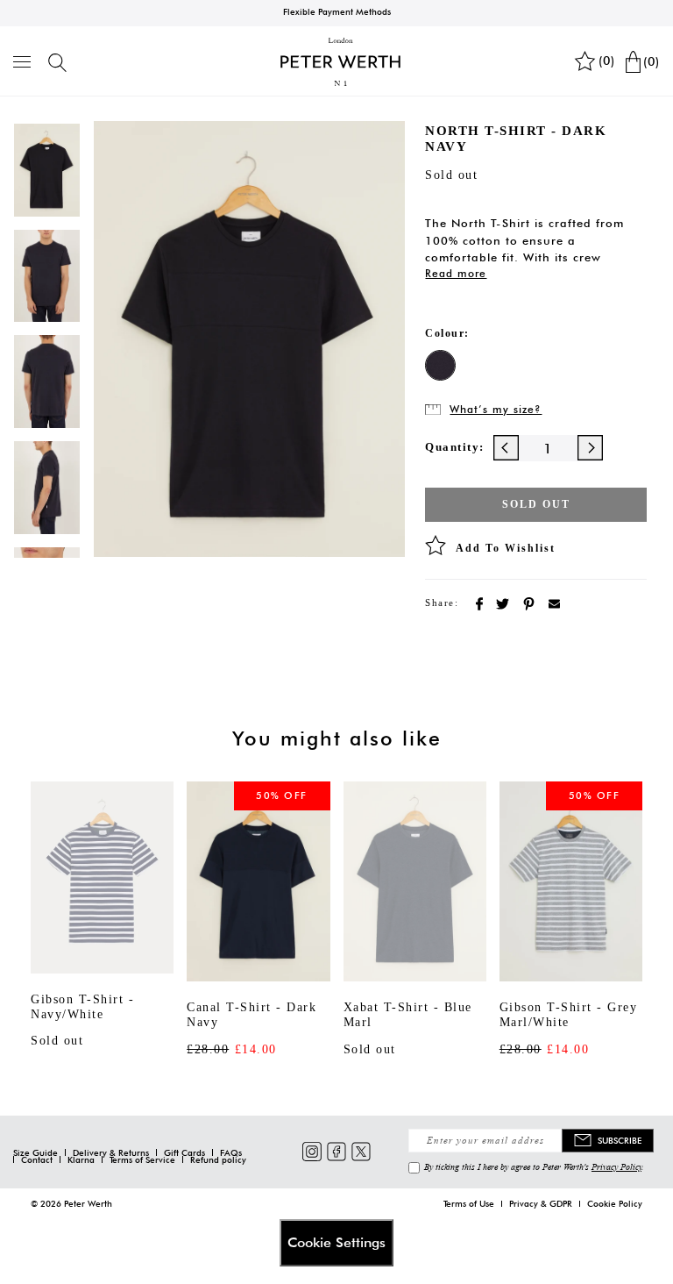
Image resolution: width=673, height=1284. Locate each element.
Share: (441, 602)
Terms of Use (468, 1203)
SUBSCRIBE (619, 1140)
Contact (37, 1159)
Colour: (447, 333)
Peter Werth (88, 1203)
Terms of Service (142, 1159)
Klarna (81, 1159)
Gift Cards (184, 1152)
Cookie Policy (614, 1203)
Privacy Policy (616, 1166)
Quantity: (455, 446)
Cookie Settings (336, 1242)
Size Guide (35, 1152)
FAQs (231, 1152)
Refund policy (218, 1159)
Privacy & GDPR (540, 1203)
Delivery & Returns (111, 1152)
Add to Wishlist (506, 548)
